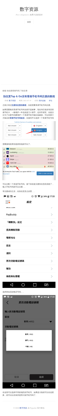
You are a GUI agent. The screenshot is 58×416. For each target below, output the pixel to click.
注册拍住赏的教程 (19, 105)
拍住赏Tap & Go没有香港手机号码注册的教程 (29, 96)
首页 (29, 22)
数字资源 (29, 9)
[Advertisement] (29, 54)
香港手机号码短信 (17, 118)
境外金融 (42, 100)
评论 (50, 100)
